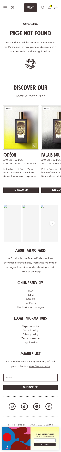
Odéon (9, 155)
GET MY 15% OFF (45, 444)
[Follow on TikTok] (24, 406)
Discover (21, 190)
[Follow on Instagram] (12, 406)
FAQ (30, 291)
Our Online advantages (30, 307)
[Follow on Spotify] (36, 406)
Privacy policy (30, 334)
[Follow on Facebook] (48, 406)
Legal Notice (30, 342)
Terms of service (30, 338)
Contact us (30, 303)
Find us (30, 295)
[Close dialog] (57, 429)
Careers (30, 299)
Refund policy (30, 330)
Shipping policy (30, 326)
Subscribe (30, 387)
